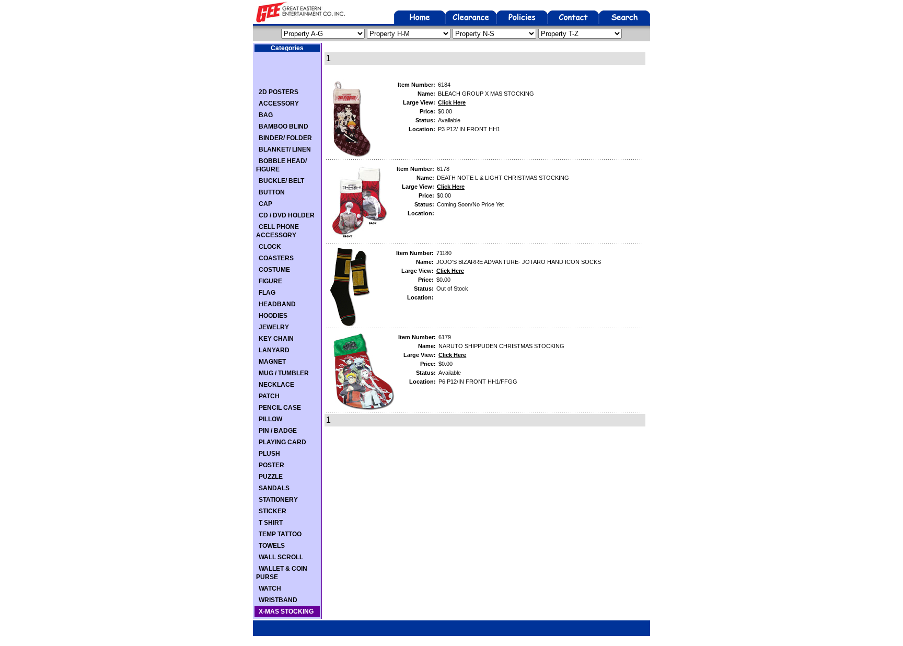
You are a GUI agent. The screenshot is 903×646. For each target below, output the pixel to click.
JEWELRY (274, 327)
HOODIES (273, 315)
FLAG (267, 292)
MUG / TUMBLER (284, 373)
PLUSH (269, 453)
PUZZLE (271, 476)
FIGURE (270, 281)
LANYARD (274, 350)
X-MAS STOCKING (286, 611)
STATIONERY (278, 499)
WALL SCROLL (281, 557)
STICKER (272, 511)
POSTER (271, 465)
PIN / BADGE (278, 430)
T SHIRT (271, 522)
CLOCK (270, 246)
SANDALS (274, 488)
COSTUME (274, 269)
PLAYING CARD (282, 442)
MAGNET (272, 361)
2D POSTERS (278, 92)
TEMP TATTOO (280, 534)
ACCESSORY (279, 103)
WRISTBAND (278, 600)
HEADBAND (277, 304)
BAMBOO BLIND (283, 126)
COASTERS (276, 258)
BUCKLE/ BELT (281, 180)
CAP (265, 203)
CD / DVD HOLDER (287, 215)
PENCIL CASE (280, 407)
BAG (266, 115)
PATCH (269, 396)
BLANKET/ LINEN (285, 149)
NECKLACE (276, 384)
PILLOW (270, 419)
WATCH (270, 588)
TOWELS (272, 545)
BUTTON (272, 192)
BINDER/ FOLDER (285, 138)
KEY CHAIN (276, 338)
